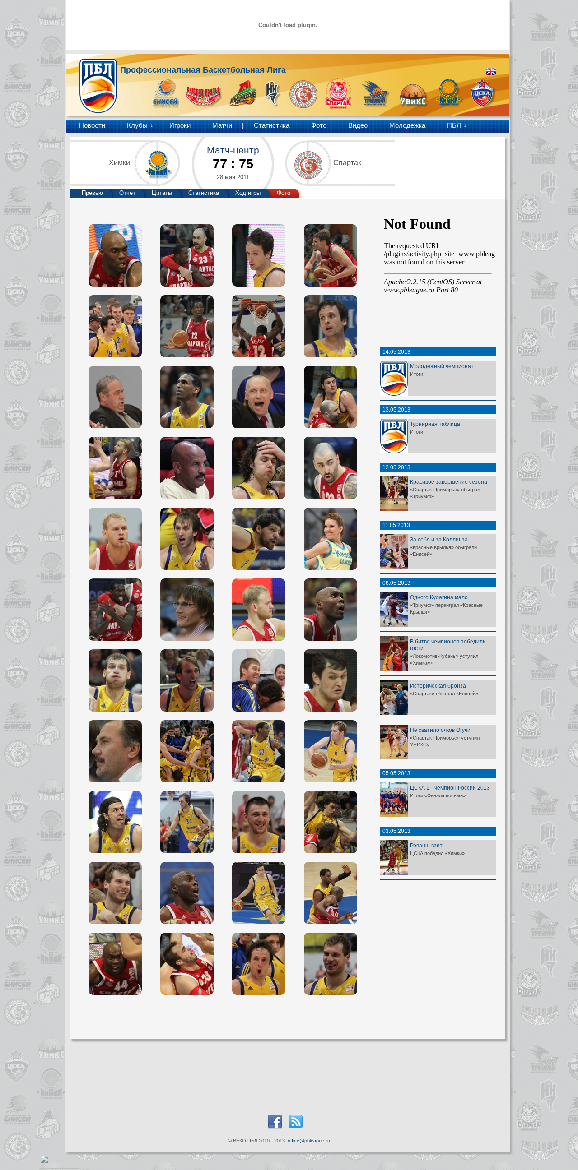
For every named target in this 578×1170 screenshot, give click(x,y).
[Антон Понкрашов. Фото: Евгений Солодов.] (115, 539)
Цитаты (162, 193)
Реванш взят (426, 845)
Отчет (127, 193)
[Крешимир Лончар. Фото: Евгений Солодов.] (258, 468)
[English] (491, 71)
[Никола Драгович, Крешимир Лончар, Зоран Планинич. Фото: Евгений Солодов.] (330, 822)
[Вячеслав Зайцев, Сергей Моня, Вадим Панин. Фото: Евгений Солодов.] (115, 326)
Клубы (137, 125)
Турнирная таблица (435, 424)
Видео (358, 125)
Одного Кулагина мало (439, 597)
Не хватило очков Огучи (440, 730)
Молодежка (407, 125)
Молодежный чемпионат (442, 366)
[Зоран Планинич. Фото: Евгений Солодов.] (187, 539)
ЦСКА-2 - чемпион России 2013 (450, 788)
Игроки (180, 125)
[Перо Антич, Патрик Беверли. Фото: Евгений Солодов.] (187, 255)
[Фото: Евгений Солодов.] (258, 255)
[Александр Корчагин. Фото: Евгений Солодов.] (330, 680)
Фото (318, 125)
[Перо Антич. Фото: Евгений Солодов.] (330, 468)
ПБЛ (454, 125)
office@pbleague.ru (309, 1140)
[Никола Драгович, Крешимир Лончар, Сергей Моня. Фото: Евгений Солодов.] (187, 964)
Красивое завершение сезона (448, 482)
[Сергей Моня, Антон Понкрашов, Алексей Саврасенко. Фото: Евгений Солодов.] (115, 468)
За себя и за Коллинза (439, 539)
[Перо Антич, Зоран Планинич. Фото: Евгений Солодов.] (187, 680)
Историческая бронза (438, 686)
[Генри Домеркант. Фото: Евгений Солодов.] (115, 255)
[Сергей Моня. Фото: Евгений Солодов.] (115, 680)
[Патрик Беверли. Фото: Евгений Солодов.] (187, 326)
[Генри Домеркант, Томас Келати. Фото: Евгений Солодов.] (330, 893)
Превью (92, 193)
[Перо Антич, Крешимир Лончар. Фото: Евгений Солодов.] (330, 397)
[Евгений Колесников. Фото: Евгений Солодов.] (330, 255)
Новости (92, 125)
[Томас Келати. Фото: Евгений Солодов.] (187, 397)
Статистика (271, 125)
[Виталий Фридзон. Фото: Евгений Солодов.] (258, 822)
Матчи (222, 125)
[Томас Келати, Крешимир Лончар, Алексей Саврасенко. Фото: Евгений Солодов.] (258, 680)
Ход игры (248, 193)
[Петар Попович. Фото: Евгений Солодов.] (258, 539)
